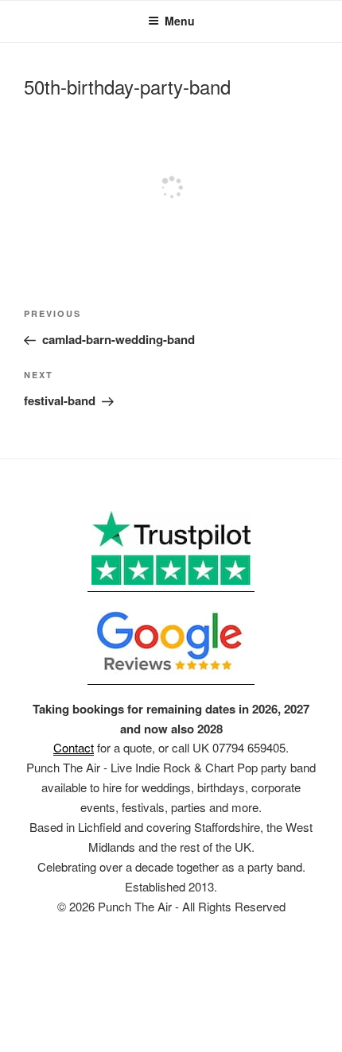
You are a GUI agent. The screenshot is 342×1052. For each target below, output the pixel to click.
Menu (180, 21)
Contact (73, 747)
